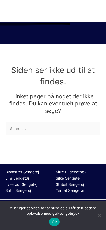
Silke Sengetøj (68, 178)
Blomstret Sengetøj (22, 172)
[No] (99, 215)
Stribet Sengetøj (70, 184)
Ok (54, 222)
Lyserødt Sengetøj (21, 184)
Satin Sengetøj (18, 190)
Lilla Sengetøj (17, 178)
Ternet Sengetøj (70, 190)
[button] (53, 36)
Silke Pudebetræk (71, 172)
